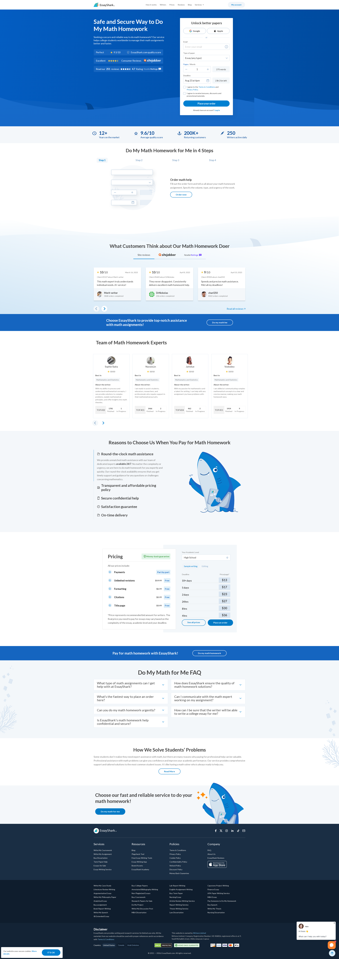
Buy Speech (212, 905)
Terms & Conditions (207, 87)
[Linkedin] (232, 831)
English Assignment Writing (181, 889)
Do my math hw (219, 322)
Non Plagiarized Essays (141, 893)
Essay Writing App (139, 862)
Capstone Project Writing (218, 885)
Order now (181, 194)
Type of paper (189, 53)
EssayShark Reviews (216, 858)
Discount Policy (176, 869)
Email (185, 42)
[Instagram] (226, 831)
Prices (172, 5)
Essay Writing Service (102, 869)
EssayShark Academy (140, 869)
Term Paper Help (101, 862)
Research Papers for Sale (142, 901)
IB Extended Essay (101, 916)
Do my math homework (209, 653)
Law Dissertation (177, 912)
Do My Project (137, 905)
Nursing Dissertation (216, 912)
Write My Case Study (102, 885)
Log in (217, 110)
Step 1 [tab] (102, 160)
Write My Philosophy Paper (105, 897)
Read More (169, 771)
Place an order (220, 622)
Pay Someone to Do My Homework (222, 901)
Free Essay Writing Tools (142, 858)
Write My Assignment (103, 854)
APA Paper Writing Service (219, 893)
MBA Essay (212, 897)
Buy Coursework (138, 897)
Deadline (187, 75)
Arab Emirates (133, 945)
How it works (151, 5)
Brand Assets (137, 865)
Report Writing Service (179, 905)
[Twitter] (221, 830)
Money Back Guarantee (179, 873)
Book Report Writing (102, 909)
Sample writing (190, 566)
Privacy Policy (192, 89)
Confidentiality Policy (178, 862)
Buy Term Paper (176, 893)
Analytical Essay (100, 901)
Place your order (206, 103)
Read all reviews (235, 308)
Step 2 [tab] (139, 160)
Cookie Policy (175, 858)
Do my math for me (110, 811)
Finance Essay (213, 889)
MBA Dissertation (139, 912)
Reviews (181, 5)
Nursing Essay (175, 897)
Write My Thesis (214, 909)
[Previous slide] (95, 423)
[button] (226, 46)
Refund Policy (175, 865)
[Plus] (208, 69)
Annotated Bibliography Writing (145, 889)
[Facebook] (215, 830)
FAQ (209, 850)
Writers (163, 5)
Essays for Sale (100, 865)
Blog (190, 5)
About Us (211, 854)
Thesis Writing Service (179, 909)
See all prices (193, 622)
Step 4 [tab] (212, 160)
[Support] (243, 830)
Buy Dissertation (101, 858)
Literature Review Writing (104, 889)
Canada (121, 945)
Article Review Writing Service (182, 901)
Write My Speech (101, 912)
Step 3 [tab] (175, 160)
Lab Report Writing (177, 885)
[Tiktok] (238, 831)
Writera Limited (199, 933)
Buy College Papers (140, 885)
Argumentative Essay (102, 893)
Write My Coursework (103, 850)
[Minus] (186, 69)
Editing (205, 566)
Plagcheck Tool (138, 854)
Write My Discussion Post (142, 909)
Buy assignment (100, 905)
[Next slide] (103, 423)
